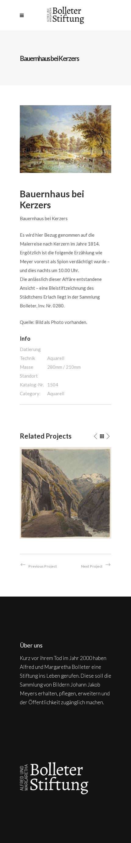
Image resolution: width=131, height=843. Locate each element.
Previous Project (42, 566)
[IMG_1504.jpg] (65, 138)
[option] (65, 493)
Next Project (92, 566)
